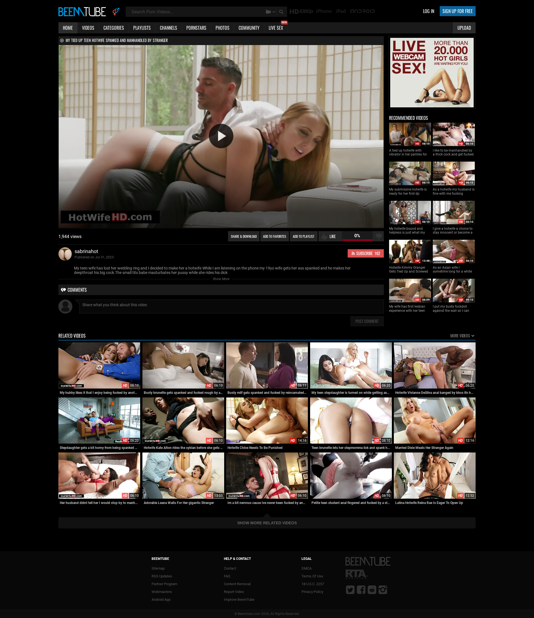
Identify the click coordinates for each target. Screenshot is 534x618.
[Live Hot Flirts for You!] (432, 106)
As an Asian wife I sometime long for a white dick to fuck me (452, 270)
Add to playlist (303, 236)
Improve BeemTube (239, 599)
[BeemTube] (83, 11)
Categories (113, 27)
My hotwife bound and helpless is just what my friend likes (407, 231)
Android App (161, 599)
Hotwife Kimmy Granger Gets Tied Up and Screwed (408, 269)
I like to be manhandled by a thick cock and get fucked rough (453, 153)
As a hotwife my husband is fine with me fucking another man (453, 191)
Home (68, 27)
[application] (221, 136)
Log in (428, 11)
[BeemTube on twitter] (350, 590)
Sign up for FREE (457, 11)
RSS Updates (162, 576)
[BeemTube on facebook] (361, 590)
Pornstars (196, 27)
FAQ (227, 576)
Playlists (142, 27)
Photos (222, 27)
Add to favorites (274, 236)
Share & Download (244, 236)
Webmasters (162, 592)
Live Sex (278, 26)
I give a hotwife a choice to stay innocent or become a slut (453, 231)
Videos (88, 27)
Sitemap (158, 568)
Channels (168, 27)
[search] (282, 11)
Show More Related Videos (267, 523)
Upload (464, 27)
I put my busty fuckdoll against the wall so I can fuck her (451, 309)
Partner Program (164, 584)
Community (249, 27)
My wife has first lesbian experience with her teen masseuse (407, 309)
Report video (234, 592)
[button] (221, 136)
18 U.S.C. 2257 (312, 584)
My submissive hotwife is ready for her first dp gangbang (408, 191)
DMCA (306, 568)
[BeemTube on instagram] (383, 590)
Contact (230, 568)
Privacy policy (312, 592)
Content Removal (237, 584)
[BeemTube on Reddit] (372, 590)
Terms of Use (312, 576)
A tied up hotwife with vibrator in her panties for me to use (408, 153)
